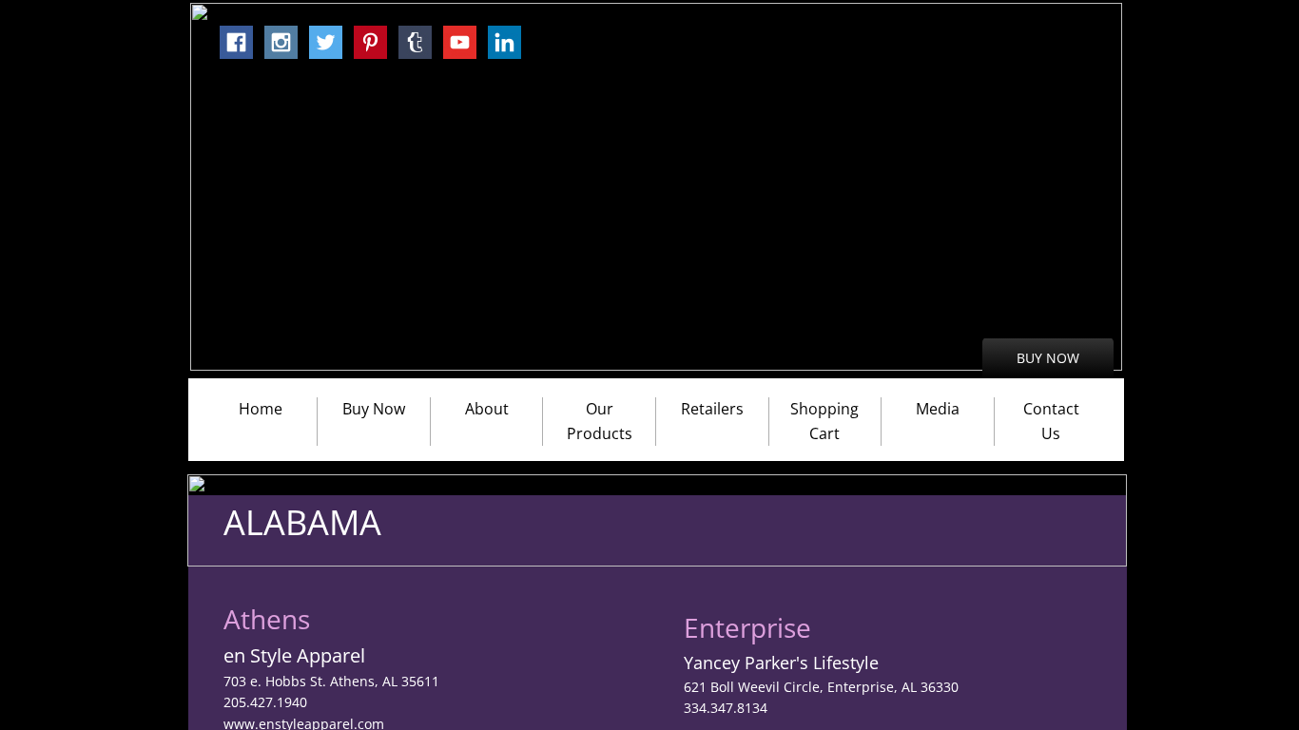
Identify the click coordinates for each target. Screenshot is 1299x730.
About (487, 408)
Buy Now (373, 408)
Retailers (712, 408)
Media (938, 408)
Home (260, 408)
